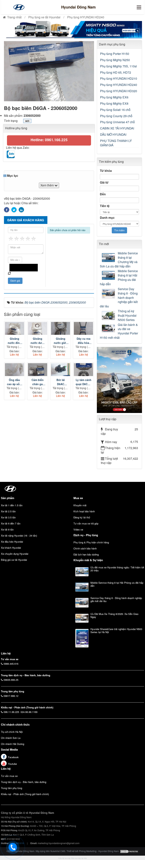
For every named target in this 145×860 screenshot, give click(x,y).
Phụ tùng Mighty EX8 (114, 103)
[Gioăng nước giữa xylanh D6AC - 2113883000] (60, 328)
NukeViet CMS (57, 851)
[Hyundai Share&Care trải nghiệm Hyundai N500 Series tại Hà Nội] (82, 638)
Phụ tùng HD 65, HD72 (115, 72)
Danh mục (107, 218)
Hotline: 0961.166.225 (49, 139)
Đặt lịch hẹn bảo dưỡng (86, 554)
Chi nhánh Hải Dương (12, 744)
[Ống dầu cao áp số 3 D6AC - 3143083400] (14, 369)
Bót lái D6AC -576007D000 (60, 382)
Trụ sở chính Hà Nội (12, 732)
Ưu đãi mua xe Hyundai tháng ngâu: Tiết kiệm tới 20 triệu (117, 569)
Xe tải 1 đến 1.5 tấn (11, 505)
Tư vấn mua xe (9, 776)
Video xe (78, 529)
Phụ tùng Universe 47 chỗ (117, 122)
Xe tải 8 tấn (7, 529)
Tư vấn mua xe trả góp (85, 523)
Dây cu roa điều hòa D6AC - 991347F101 (83, 341)
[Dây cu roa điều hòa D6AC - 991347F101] (83, 328)
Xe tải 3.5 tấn (8, 517)
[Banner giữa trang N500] (72, 29)
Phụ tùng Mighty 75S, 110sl (118, 66)
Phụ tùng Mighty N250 (115, 60)
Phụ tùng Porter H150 (114, 53)
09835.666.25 (11, 680)
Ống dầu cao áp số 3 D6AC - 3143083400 (14, 382)
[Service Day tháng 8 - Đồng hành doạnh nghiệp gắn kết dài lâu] (109, 293)
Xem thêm (47, 185)
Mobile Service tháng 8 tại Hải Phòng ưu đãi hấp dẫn (119, 277)
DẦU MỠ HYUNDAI (113, 134)
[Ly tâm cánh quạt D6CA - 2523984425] (83, 369)
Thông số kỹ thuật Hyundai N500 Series (127, 315)
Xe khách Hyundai (11, 547)
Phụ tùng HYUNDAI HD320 (118, 91)
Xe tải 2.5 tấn (8, 511)
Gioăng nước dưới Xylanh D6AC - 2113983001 (37, 341)
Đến (103, 194)
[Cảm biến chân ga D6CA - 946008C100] (37, 369)
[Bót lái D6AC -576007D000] (60, 369)
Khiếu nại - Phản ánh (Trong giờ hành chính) (25, 794)
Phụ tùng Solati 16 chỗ (115, 110)
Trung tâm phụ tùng (11, 788)
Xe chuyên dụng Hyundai (14, 553)
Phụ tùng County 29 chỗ (116, 116)
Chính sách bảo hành (85, 548)
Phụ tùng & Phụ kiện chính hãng (91, 542)
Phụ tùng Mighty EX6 (114, 97)
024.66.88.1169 (29, 712)
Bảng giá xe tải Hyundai (14, 560)
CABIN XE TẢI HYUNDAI (117, 128)
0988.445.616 (11, 663)
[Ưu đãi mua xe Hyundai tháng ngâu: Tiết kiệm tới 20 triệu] (82, 571)
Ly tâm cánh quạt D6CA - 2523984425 (83, 382)
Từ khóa (106, 171)
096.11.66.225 (11, 712)
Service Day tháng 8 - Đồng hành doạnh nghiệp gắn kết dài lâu (119, 297)
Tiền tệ (105, 206)
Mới (27, 121)
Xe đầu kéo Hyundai (12, 541)
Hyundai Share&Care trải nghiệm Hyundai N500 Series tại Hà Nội (116, 630)
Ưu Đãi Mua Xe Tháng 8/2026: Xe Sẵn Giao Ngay (114, 615)
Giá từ (104, 182)
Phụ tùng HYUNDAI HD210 (118, 78)
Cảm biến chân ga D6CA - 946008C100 (37, 382)
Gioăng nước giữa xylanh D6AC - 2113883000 (60, 341)
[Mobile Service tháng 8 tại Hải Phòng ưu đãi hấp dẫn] (109, 275)
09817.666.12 (11, 696)
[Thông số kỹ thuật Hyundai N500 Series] (109, 315)
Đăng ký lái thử (81, 517)
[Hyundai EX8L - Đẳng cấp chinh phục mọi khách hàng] (119, 379)
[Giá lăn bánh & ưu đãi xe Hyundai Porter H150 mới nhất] (109, 329)
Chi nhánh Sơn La (10, 738)
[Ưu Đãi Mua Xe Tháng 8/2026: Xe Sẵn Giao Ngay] (82, 618)
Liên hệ (6, 769)
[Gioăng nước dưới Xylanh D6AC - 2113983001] (37, 328)
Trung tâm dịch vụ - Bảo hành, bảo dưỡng (23, 782)
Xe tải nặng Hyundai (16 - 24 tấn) (19, 535)
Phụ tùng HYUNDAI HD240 (118, 85)
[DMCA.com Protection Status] (129, 851)
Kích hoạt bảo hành (84, 511)
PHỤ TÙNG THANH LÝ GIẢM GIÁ (116, 143)
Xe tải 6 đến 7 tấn (10, 523)
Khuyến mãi (79, 505)
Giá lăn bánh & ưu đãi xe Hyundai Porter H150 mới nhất (119, 331)
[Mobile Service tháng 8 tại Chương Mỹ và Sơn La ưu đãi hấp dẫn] (109, 257)
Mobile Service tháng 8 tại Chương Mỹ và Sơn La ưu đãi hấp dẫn (119, 259)
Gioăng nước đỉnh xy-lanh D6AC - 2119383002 (14, 341)
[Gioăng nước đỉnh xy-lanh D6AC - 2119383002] (14, 328)
